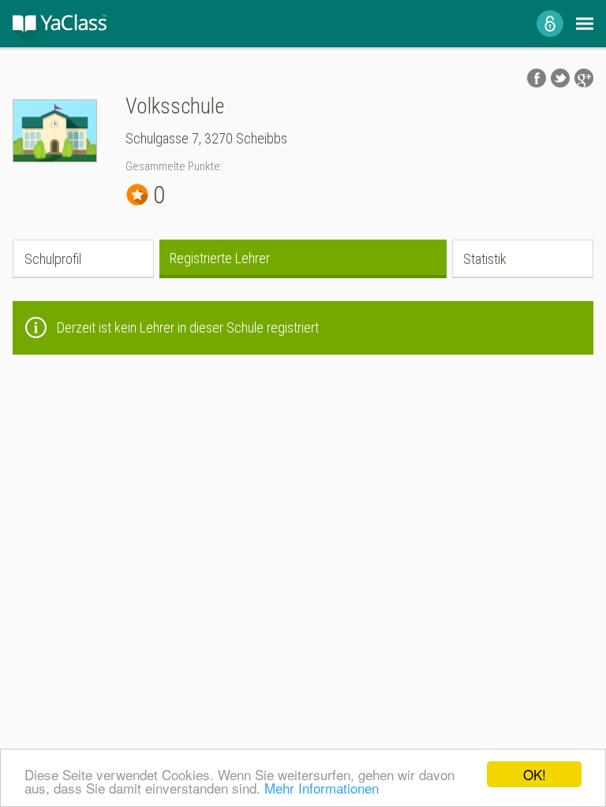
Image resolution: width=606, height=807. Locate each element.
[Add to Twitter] (560, 78)
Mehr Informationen (321, 788)
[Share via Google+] (583, 78)
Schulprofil (52, 259)
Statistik (485, 259)
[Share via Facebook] (536, 78)
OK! (534, 774)
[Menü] (585, 23)
